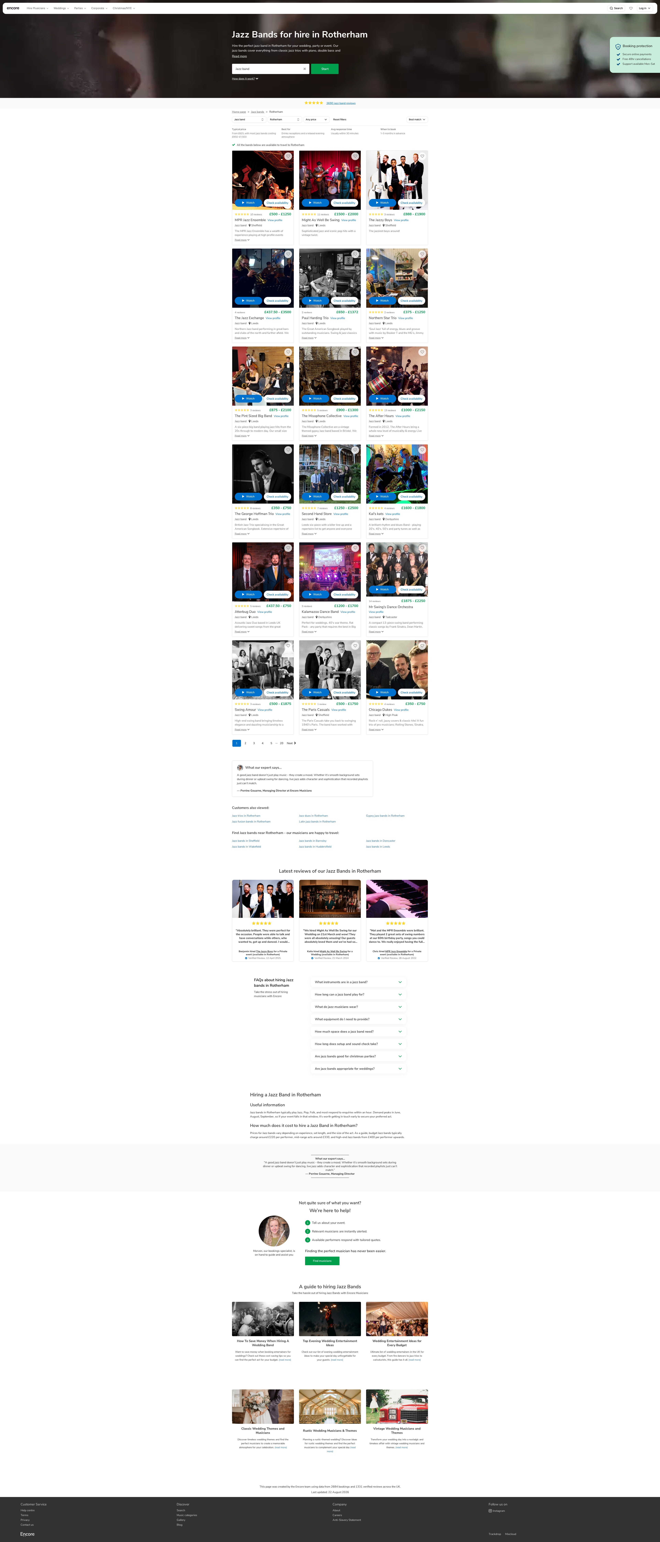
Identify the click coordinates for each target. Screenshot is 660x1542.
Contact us (27, 1525)
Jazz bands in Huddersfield (315, 847)
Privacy (25, 1520)
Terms (24, 1515)
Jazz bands (257, 112)
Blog (179, 1525)
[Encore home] (13, 8)
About (336, 1510)
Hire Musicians (36, 8)
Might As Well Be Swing (333, 951)
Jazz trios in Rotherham (246, 816)
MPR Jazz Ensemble (396, 951)
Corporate (97, 8)
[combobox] (249, 119)
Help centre (28, 1510)
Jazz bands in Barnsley (312, 841)
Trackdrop (495, 1534)
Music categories (187, 1515)
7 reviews (322, 508)
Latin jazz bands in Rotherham (317, 821)
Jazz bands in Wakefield (246, 847)
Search (618, 8)
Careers (337, 1515)
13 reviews (390, 410)
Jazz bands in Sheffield (245, 841)
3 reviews (389, 214)
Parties (78, 8)
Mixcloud (510, 1534)
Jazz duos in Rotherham (313, 816)
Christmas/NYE (122, 8)
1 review (321, 704)
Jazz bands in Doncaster (380, 841)
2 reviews (307, 312)
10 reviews (256, 214)
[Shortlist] (631, 8)
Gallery (181, 1520)
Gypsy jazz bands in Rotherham (385, 816)
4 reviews (240, 312)
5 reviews (322, 410)
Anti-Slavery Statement (347, 1520)
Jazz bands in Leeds (378, 847)
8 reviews (255, 508)
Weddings (60, 8)
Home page (239, 112)
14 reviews (375, 601)
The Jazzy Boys (264, 951)
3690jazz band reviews (341, 103)
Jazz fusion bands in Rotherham (251, 821)
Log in (642, 8)
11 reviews (323, 214)
